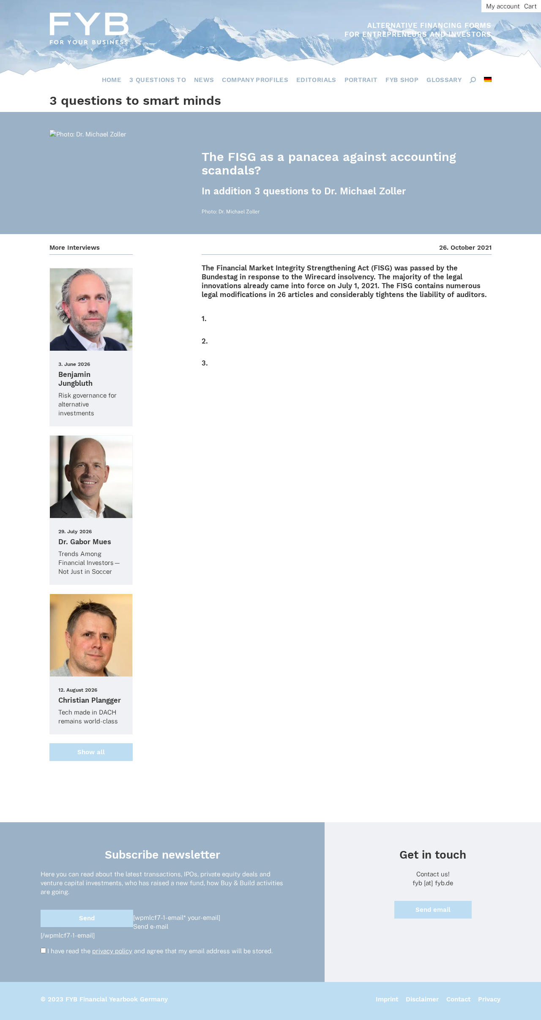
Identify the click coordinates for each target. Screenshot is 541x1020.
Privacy (489, 999)
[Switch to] (488, 79)
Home (111, 80)
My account (503, 6)
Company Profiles (255, 80)
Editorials (316, 80)
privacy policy (112, 951)
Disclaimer (422, 999)
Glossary (444, 80)
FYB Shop (401, 80)
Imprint (387, 999)
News (204, 80)
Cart (530, 6)
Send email (433, 910)
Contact (458, 999)
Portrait (361, 80)
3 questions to (157, 80)
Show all (91, 752)
